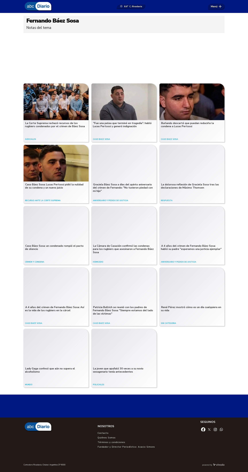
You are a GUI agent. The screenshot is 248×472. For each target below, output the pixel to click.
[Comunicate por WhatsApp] (221, 429)
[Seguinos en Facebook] (203, 429)
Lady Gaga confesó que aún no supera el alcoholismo (50, 370)
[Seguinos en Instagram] (215, 429)
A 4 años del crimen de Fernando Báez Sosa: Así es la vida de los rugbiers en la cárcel (54, 308)
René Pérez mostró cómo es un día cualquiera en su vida (191, 308)
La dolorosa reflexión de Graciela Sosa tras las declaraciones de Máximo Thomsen (190, 186)
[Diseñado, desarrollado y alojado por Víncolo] (218, 465)
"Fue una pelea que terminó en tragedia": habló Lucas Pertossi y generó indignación (122, 124)
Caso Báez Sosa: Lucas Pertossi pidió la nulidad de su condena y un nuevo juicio (54, 186)
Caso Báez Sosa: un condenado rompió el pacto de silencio (54, 247)
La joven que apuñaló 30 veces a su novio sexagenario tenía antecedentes (118, 370)
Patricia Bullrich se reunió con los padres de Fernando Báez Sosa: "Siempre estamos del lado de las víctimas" (123, 310)
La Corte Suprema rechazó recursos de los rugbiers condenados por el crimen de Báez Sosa (55, 124)
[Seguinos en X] (209, 429)
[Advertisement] (124, 57)
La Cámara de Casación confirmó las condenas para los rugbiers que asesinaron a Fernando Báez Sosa (123, 249)
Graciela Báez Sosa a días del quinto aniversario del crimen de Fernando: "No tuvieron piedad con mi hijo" (123, 188)
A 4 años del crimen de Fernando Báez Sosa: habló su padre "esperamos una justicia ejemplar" (191, 247)
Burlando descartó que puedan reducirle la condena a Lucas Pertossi (187, 124)
